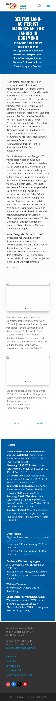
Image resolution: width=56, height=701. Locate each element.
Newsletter (12, 656)
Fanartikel (11, 661)
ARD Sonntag (25, 554)
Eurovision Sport (15, 540)
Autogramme (13, 665)
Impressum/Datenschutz (19, 674)
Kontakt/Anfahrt (14, 670)
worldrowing (37, 537)
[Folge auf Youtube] (25, 684)
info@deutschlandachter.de (20, 647)
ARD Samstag (25, 547)
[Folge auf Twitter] (19, 684)
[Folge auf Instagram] (8, 684)
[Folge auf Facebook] (13, 684)
